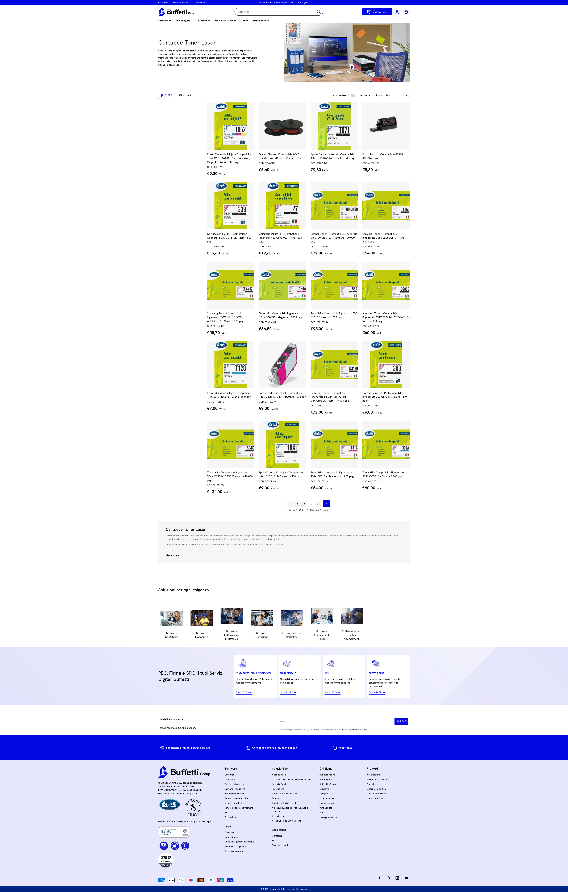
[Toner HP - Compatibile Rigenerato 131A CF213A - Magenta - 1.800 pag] (334, 444)
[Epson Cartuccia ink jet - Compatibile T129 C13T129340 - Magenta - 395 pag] (282, 364)
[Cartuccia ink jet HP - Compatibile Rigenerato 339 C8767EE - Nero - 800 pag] (230, 205)
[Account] (397, 12)
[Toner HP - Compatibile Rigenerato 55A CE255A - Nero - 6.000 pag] (334, 285)
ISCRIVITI (401, 721)
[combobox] (278, 11)
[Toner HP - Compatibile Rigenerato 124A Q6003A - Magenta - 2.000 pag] (282, 285)
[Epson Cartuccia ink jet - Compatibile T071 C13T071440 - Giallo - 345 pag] (334, 126)
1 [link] (290, 503)
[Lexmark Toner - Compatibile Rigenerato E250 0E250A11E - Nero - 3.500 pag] (386, 205)
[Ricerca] (319, 12)
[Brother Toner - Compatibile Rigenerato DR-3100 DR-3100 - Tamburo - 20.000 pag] (334, 205)
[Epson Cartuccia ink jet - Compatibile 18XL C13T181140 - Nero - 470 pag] (282, 444)
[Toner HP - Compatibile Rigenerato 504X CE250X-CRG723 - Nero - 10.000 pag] (230, 444)
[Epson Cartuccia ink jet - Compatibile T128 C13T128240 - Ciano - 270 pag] (230, 364)
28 (318, 503)
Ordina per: (366, 95)
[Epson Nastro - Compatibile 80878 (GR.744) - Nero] (386, 126)
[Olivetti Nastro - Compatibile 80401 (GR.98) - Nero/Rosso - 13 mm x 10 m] (282, 126)
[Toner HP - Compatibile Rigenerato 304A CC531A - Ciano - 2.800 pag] (386, 444)
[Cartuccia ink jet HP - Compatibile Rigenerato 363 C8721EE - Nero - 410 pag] (386, 364)
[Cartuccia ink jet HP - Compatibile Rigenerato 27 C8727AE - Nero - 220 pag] (282, 205)
